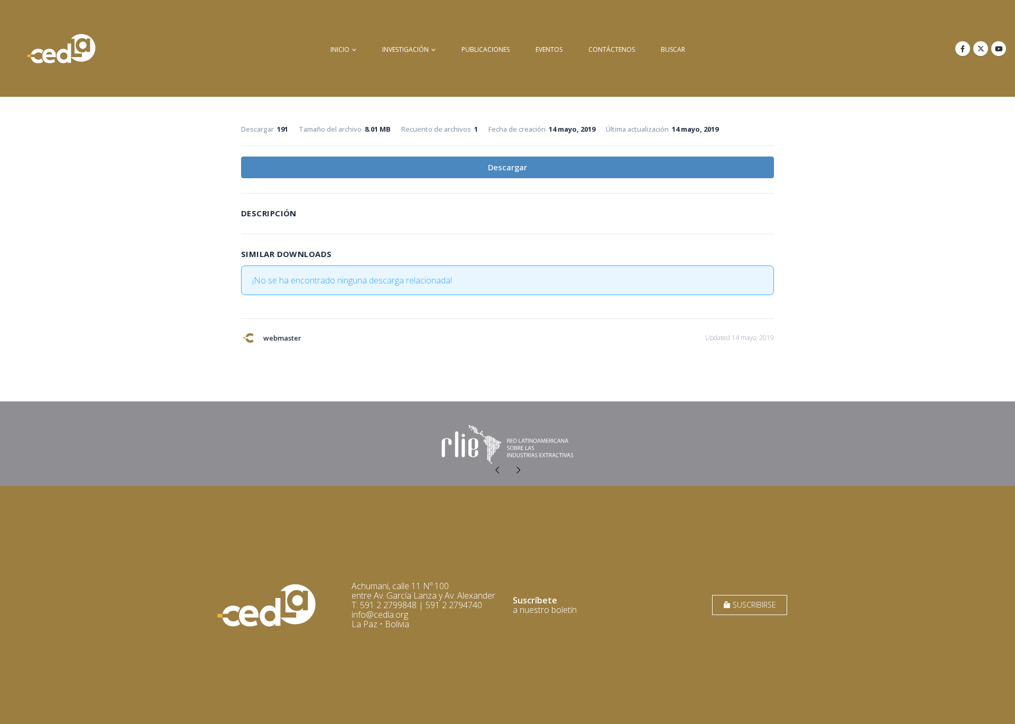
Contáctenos (611, 49)
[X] (980, 48)
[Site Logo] (61, 48)
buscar (673, 49)
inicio (339, 49)
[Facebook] (962, 48)
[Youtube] (998, 48)
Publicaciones (486, 49)
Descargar (507, 167)
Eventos (549, 49)
